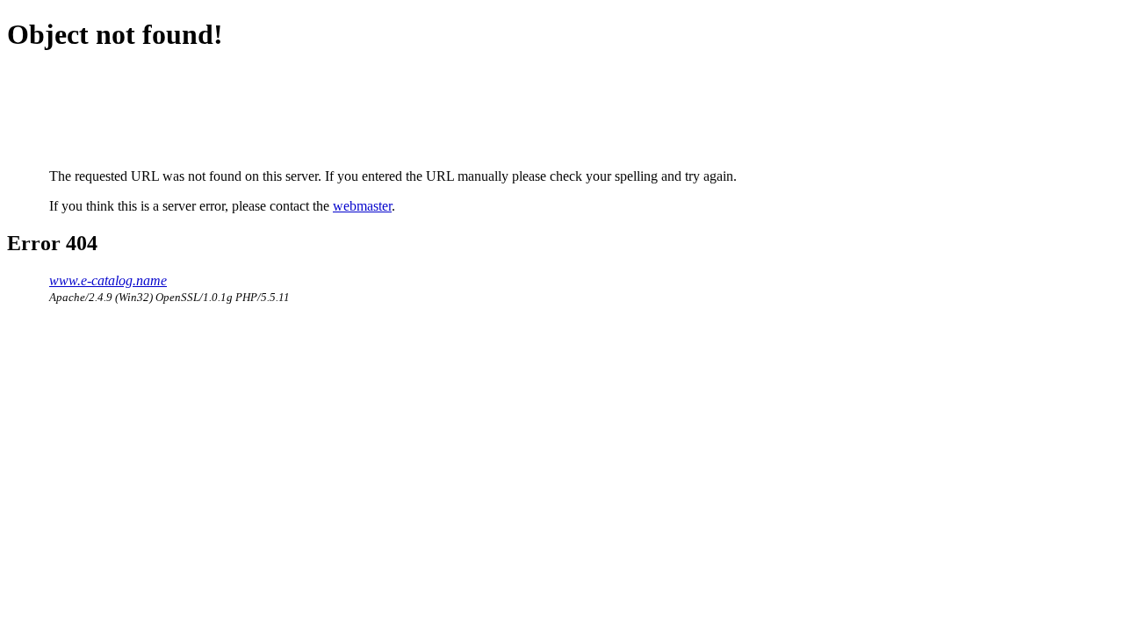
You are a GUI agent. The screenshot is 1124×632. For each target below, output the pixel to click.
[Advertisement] (368, 109)
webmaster (362, 205)
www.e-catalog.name (108, 280)
